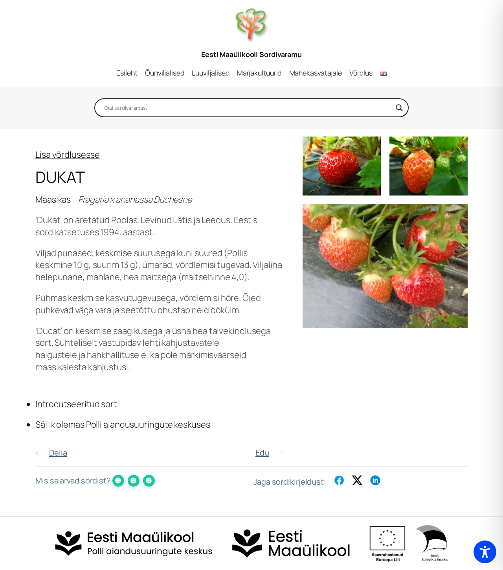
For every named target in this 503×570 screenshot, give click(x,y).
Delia (58, 452)
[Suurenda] (370, 147)
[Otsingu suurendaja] (399, 107)
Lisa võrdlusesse (67, 154)
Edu (262, 452)
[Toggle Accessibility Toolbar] (485, 552)
